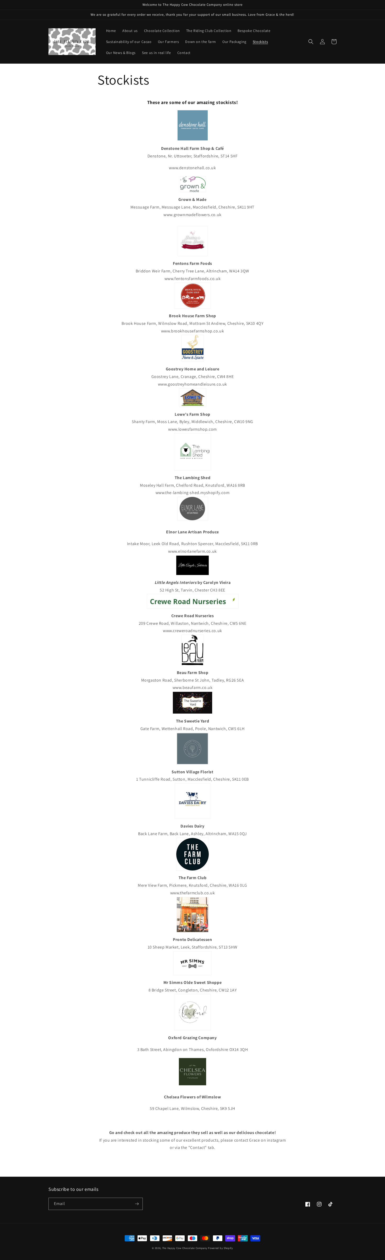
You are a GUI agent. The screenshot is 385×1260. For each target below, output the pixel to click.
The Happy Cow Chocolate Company (184, 1248)
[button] (311, 41)
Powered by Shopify (220, 1248)
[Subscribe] (136, 1204)
